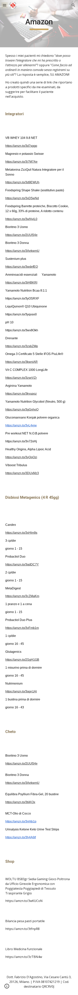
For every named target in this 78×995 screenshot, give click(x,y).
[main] (39, 24)
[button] (4, 5)
